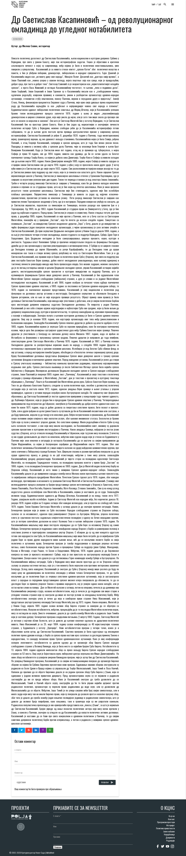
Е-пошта (57, 815)
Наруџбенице (169, 834)
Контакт (171, 819)
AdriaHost (50, 852)
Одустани (21, 782)
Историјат (170, 825)
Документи (170, 837)
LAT (159, 4)
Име (16, 761)
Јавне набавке (169, 831)
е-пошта (18, 749)
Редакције (170, 840)
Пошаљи (107, 782)
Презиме (56, 836)
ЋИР (153, 4)
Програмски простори (166, 822)
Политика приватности (165, 828)
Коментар (18, 772)
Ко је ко (172, 815)
